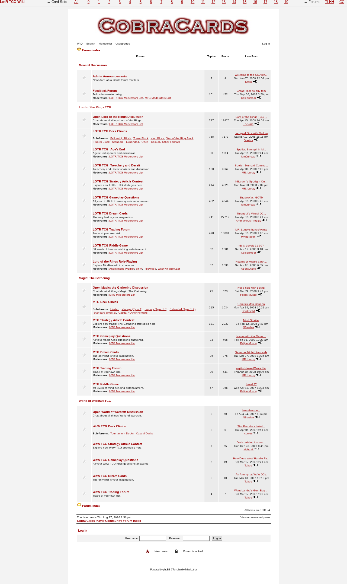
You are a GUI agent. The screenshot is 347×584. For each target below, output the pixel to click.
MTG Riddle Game (106, 384)
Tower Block (140, 138)
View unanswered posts (255, 517)
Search (90, 43)
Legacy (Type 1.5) (156, 309)
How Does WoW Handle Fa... (251, 458)
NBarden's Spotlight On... (251, 181)
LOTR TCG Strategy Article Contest (118, 181)
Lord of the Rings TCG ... (251, 116)
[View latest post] (255, 81)
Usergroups (122, 43)
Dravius (248, 140)
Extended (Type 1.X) (182, 309)
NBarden (248, 327)
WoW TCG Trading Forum (111, 492)
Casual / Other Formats (165, 141)
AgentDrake (248, 268)
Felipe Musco (248, 294)
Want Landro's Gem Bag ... (251, 490)
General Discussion (93, 65)
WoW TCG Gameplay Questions (115, 460)
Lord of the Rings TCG (95, 107)
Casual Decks (144, 433)
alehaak (248, 449)
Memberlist (105, 43)
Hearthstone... (251, 410)
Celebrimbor (248, 97)
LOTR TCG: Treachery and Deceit (116, 165)
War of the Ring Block (180, 138)
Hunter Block (102, 141)
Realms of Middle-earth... (251, 261)
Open (145, 141)
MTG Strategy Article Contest (113, 320)
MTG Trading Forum (107, 368)
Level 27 (251, 384)
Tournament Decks (122, 433)
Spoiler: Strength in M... (251, 149)
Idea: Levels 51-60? (251, 245)
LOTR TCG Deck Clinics (110, 131)
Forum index (91, 50)
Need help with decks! (251, 287)
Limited (114, 309)
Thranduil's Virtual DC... (251, 213)
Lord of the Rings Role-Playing (115, 261)
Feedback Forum (105, 90)
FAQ (80, 43)
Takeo (248, 465)
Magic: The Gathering (94, 278)
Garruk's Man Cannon (251, 303)
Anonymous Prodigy (248, 220)
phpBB (166, 569)
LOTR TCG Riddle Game (110, 245)
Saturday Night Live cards (251, 352)
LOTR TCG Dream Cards (110, 213)
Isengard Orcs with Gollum (251, 133)
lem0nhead (248, 156)
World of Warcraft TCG (95, 400)
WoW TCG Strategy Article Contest (117, 444)
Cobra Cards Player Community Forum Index (109, 520)
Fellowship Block (120, 138)
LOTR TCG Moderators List (126, 97)
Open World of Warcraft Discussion (118, 411)
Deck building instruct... (251, 442)
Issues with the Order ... (251, 336)
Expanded (132, 141)
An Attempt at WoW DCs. (251, 474)
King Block (157, 138)
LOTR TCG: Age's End (109, 149)
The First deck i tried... (251, 426)
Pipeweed (150, 268)
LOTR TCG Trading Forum (111, 229)
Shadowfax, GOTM (251, 197)
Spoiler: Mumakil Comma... (251, 165)
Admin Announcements (110, 76)
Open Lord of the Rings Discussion (118, 116)
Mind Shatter (251, 320)
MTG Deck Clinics (105, 302)
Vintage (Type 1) (132, 309)
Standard (118, 141)
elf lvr (139, 268)
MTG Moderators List (158, 97)
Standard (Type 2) (105, 312)
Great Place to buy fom (251, 90)
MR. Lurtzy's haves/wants (251, 229)
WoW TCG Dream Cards (110, 476)
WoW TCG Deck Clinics (109, 426)
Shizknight (248, 311)
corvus (248, 433)
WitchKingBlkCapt (169, 268)
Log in (266, 43)
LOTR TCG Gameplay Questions (116, 197)
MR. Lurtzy (248, 172)
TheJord (248, 123)
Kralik (248, 81)
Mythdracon (248, 236)
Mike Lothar (191, 569)
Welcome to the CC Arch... (251, 74)
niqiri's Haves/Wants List (251, 368)
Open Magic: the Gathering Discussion (120, 287)
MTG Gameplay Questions (111, 336)
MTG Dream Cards (106, 352)
